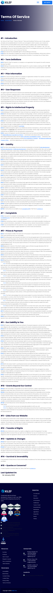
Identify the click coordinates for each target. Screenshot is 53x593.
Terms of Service (7, 582)
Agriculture (36, 511)
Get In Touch (6, 556)
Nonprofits (36, 514)
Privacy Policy (6, 580)
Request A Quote (7, 559)
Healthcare (36, 502)
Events (35, 516)
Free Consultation (7, 561)
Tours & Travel (36, 505)
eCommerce (36, 500)
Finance (35, 496)
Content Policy (6, 576)
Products (5, 554)
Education (35, 498)
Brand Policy (5, 573)
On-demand (36, 493)
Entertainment (36, 507)
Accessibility (5, 571)
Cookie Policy (6, 578)
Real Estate (36, 509)
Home (2, 20)
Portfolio (5, 552)
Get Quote (47, 2)
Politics (35, 518)
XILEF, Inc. (14, 590)
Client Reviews (6, 563)
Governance (8, 20)
